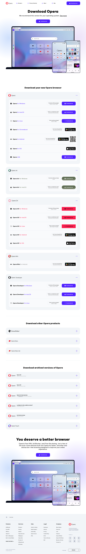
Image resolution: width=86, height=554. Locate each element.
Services (20, 524)
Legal (45, 524)
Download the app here (50, 139)
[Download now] (70, 129)
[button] (73, 3)
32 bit (54, 104)
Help (32, 524)
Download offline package (53, 112)
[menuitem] (19, 3)
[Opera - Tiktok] (74, 538)
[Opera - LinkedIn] (74, 541)
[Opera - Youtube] (70, 541)
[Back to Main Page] (9, 3)
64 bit (51, 104)
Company (58, 524)
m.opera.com (20, 396)
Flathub (56, 226)
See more (63, 16)
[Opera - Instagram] (79, 541)
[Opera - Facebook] (70, 538)
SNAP (56, 121)
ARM (57, 104)
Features (8, 524)
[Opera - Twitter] (79, 538)
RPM (52, 121)
